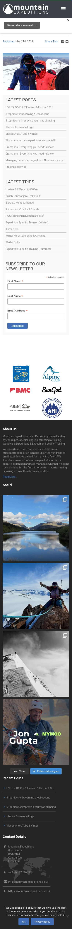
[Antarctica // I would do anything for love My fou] (36, 664)
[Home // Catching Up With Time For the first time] (36, 528)
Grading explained (16, 166)
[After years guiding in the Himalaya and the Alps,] (36, 732)
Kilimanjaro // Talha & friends (22, 209)
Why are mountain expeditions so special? (30, 140)
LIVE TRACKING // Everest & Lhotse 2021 (29, 107)
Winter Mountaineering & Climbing (25, 235)
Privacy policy (42, 921)
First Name (15, 281)
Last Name (15, 296)
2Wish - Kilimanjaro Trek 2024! (23, 196)
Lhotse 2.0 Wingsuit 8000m (22, 189)
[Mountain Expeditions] (26, 8)
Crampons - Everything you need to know (30, 147)
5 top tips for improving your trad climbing (30, 120)
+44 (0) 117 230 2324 (20, 872)
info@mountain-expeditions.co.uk (28, 881)
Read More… (10, 476)
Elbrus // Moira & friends (20, 202)
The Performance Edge (19, 127)
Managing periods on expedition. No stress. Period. (35, 160)
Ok (23, 921)
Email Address (17, 310)
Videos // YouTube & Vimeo (22, 133)
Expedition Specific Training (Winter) (27, 222)
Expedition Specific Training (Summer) (28, 248)
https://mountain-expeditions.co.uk (29, 891)
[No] (67, 916)
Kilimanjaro (12, 229)
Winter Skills (13, 242)
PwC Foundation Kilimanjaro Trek (25, 215)
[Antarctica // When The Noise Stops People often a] (36, 596)
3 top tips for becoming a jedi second (27, 114)
